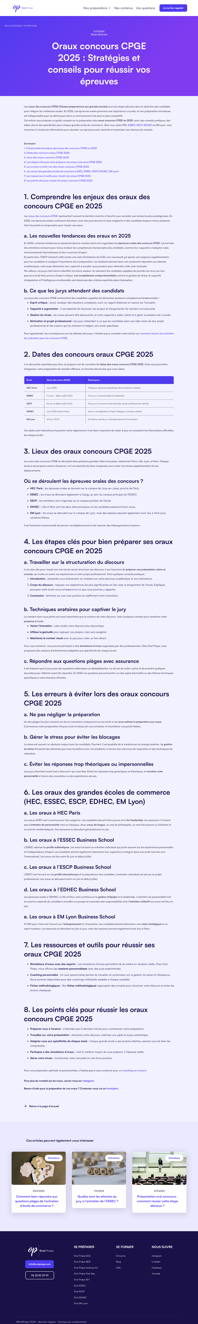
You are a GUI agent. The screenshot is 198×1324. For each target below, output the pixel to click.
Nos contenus (123, 8)
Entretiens (30, 26)
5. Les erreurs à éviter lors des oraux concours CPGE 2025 (56, 166)
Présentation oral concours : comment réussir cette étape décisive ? (157, 1201)
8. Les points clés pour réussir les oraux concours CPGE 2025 (58, 180)
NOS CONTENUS (13, 26)
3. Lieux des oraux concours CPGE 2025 (46, 157)
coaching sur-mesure (134, 1070)
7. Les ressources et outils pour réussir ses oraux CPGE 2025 (57, 175)
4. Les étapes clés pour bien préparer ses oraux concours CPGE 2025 (63, 162)
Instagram (88, 1080)
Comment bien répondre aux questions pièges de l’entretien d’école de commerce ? (36, 1201)
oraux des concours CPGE (43, 216)
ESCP (139, 125)
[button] (97, 8)
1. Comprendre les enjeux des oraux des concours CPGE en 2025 (60, 148)
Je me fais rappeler (173, 7)
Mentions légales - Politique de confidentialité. (62, 1322)
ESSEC (131, 125)
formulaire (112, 1088)
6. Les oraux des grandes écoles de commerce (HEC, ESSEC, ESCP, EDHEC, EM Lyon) (71, 171)
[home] (22, 8)
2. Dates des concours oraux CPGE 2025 (46, 152)
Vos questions (145, 8)
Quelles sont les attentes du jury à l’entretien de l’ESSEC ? (97, 1199)
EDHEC (148, 125)
